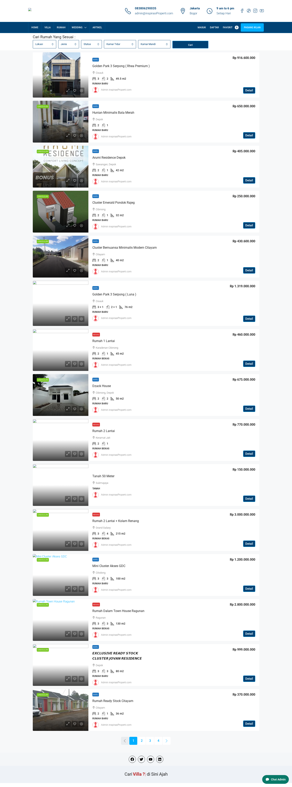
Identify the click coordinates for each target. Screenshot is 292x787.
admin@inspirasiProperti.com (154, 13)
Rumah (61, 27)
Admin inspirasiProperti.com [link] (116, 89)
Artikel (97, 27)
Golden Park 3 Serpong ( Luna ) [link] (114, 294)
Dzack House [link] (101, 386)
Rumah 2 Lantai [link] (103, 431)
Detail (249, 90)
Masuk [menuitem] (202, 27)
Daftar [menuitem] (214, 27)
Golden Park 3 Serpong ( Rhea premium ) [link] (121, 66)
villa (47, 27)
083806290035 (145, 8)
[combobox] (44, 44)
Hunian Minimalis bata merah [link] (113, 112)
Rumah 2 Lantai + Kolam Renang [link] (115, 521)
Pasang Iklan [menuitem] (252, 27)
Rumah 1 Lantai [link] (103, 341)
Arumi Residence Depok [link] (109, 157)
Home (34, 27)
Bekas (96, 334)
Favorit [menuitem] (230, 27)
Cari (190, 44)
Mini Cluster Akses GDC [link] (108, 566)
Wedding (77, 27)
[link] (60, 75)
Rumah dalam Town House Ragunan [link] (118, 611)
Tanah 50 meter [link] (103, 476)
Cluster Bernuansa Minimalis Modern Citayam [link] (124, 247)
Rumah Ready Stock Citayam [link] (112, 701)
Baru (95, 60)
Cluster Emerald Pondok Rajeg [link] (113, 202)
